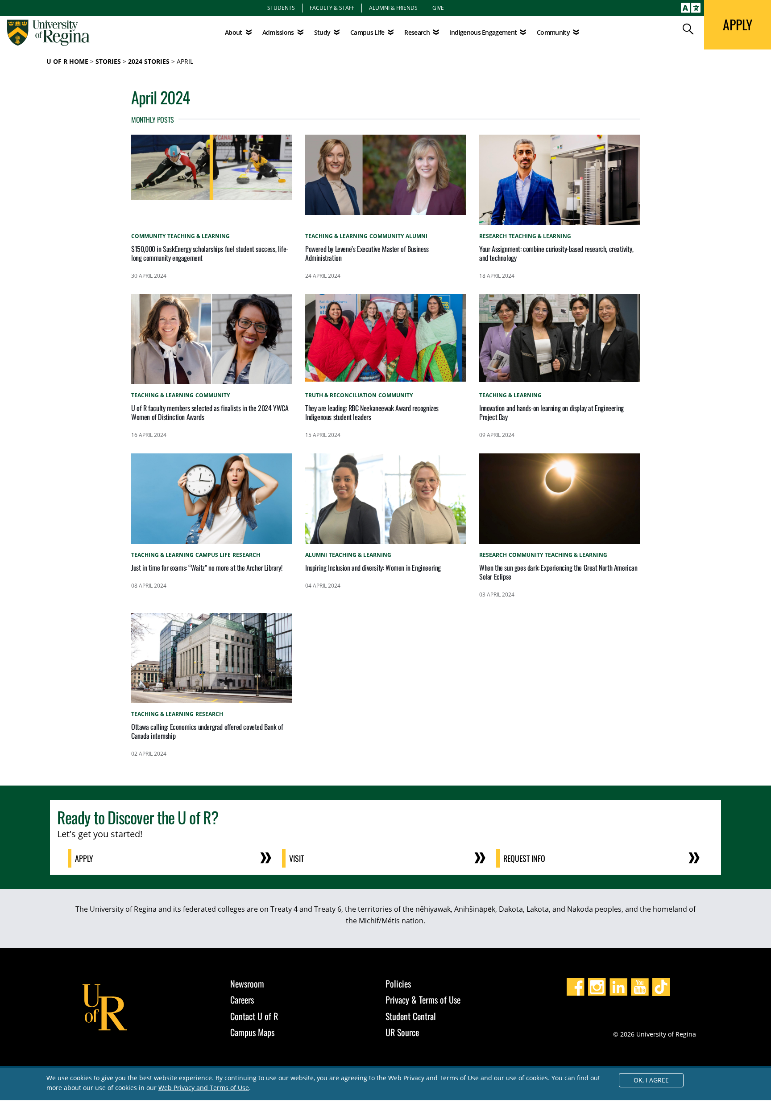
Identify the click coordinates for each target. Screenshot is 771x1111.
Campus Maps (252, 1032)
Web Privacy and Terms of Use (203, 1087)
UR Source (402, 1032)
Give (438, 7)
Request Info (524, 858)
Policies (398, 983)
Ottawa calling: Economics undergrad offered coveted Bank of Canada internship (207, 731)
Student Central (411, 1016)
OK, (651, 1080)
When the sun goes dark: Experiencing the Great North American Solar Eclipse (558, 572)
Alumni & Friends (393, 7)
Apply (84, 858)
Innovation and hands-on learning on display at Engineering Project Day (551, 412)
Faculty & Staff (332, 7)
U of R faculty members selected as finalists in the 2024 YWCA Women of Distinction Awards (210, 412)
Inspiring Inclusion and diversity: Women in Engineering (373, 567)
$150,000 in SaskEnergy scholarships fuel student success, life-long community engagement (209, 253)
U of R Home (67, 61)
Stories (108, 61)
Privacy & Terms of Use (423, 999)
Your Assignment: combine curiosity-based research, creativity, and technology (556, 253)
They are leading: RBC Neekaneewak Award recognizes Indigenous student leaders (372, 412)
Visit (296, 858)
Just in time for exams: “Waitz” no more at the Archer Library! (206, 567)
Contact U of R (254, 1016)
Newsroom (247, 983)
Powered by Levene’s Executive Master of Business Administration (367, 253)
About (233, 32)
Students (281, 7)
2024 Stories (149, 61)
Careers (242, 999)
